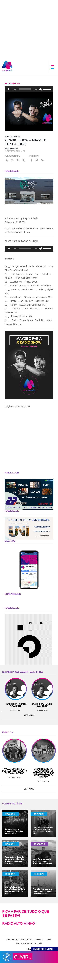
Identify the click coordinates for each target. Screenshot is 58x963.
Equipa (32, 939)
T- (12, 160)
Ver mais (29, 715)
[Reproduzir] (8, 89)
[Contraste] (24, 160)
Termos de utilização (33, 943)
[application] (29, 89)
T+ (18, 160)
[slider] (47, 89)
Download (13, 83)
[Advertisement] (29, 29)
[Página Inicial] (7, 66)
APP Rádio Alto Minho (44, 939)
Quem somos (11, 939)
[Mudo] (40, 89)
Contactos (20, 943)
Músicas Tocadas (22, 939)
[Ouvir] (7, 160)
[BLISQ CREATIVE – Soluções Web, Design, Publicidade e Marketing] (29, 949)
